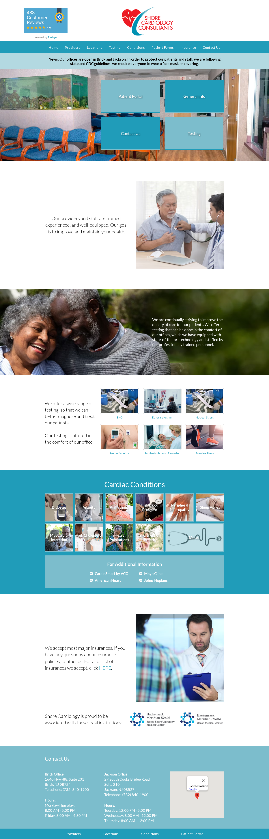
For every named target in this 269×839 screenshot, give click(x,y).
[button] (115, 47)
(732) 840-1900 (76, 789)
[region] (130, 96)
